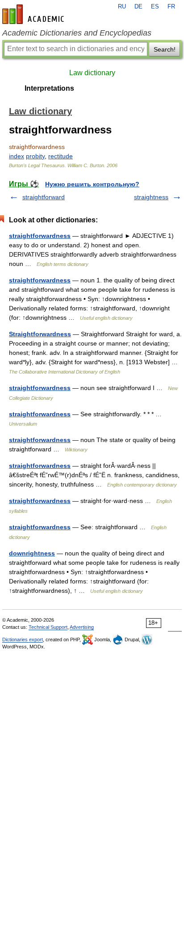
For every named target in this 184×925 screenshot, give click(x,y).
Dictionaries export (22, 639)
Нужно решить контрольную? (92, 184)
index (16, 156)
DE (138, 7)
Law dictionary (92, 72)
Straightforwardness (40, 334)
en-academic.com (34, 14)
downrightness (32, 553)
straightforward (43, 197)
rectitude (60, 156)
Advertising (82, 627)
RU (122, 7)
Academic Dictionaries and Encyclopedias (76, 32)
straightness (151, 197)
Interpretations (49, 88)
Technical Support (48, 627)
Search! (165, 49)
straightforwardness (40, 235)
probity (35, 156)
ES (155, 7)
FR (171, 7)
